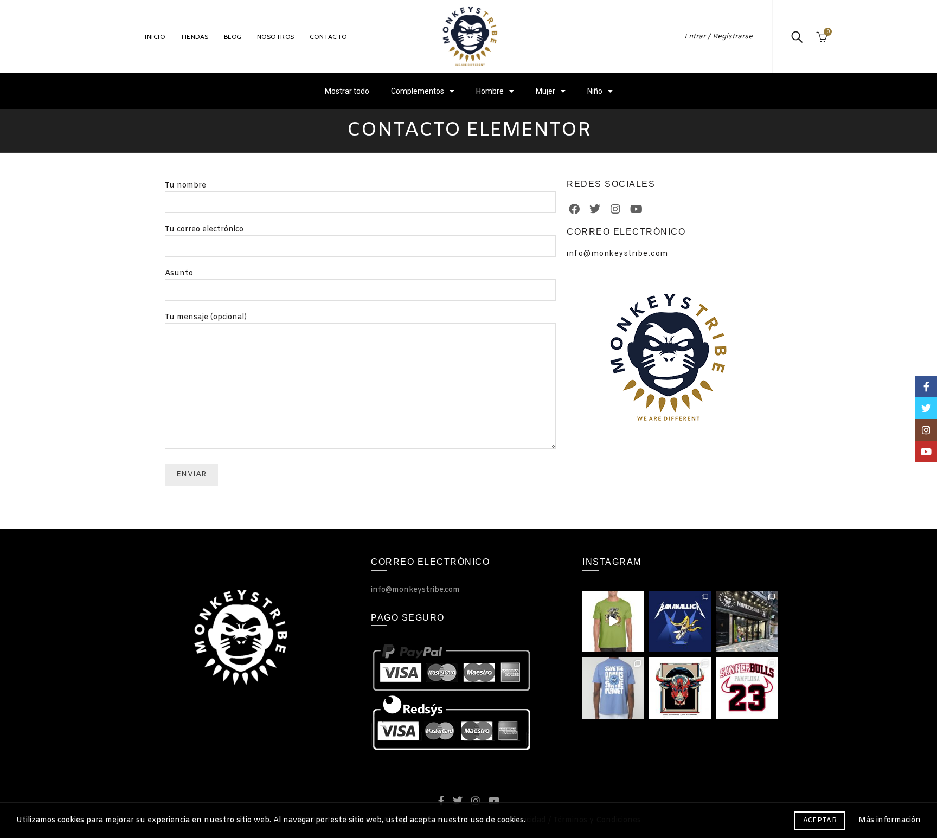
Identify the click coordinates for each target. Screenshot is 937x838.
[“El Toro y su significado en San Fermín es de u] (679, 688)
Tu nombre (185, 186)
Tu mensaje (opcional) (206, 317)
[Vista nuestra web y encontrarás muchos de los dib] (613, 621)
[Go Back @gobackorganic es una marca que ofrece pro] (613, 688)
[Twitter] (594, 209)
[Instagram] (615, 209)
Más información (889, 821)
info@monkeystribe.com (618, 253)
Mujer (545, 91)
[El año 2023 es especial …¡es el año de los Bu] (747, 688)
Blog (233, 37)
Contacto (328, 37)
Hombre (490, 91)
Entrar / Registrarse (718, 36)
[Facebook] (574, 209)
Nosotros (275, 37)
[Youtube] (636, 209)
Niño (594, 91)
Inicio (155, 37)
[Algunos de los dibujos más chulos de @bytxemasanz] (679, 621)
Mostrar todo (347, 91)
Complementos (417, 91)
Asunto (179, 273)
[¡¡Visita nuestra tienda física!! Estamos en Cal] (747, 621)
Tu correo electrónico (204, 229)
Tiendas (194, 37)
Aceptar (820, 820)
